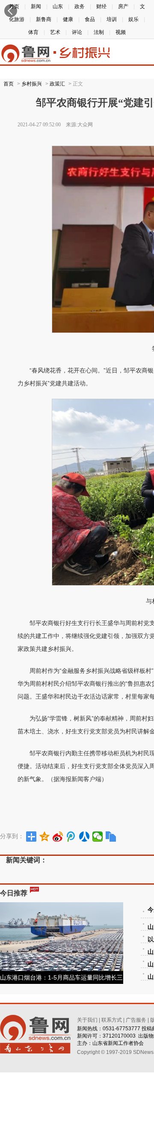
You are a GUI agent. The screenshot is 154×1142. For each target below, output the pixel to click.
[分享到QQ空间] (44, 836)
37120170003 (119, 1036)
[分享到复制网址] (111, 836)
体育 (33, 32)
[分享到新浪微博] (58, 836)
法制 (99, 32)
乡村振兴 (31, 84)
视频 (121, 32)
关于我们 (87, 1020)
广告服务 (136, 1020)
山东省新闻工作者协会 (118, 1043)
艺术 (55, 32)
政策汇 (57, 84)
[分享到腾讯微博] (71, 836)
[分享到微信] (97, 836)
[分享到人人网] (84, 836)
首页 (8, 84)
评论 (77, 32)
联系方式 (111, 1020)
